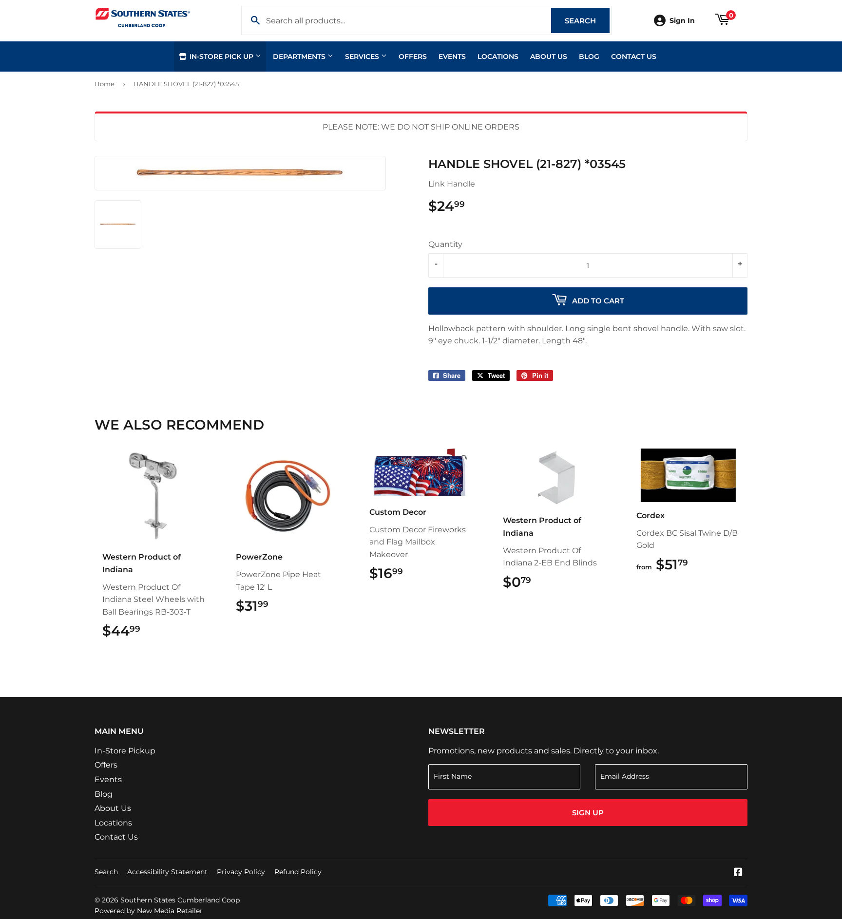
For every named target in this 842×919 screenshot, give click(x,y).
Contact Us (633, 56)
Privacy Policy (241, 872)
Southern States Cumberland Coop (180, 900)
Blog (589, 56)
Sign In (682, 20)
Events (452, 56)
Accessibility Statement (167, 872)
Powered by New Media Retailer (149, 911)
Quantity (445, 244)
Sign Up (588, 812)
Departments (300, 56)
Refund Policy (298, 872)
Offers (413, 56)
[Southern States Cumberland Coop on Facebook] (738, 873)
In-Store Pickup (125, 750)
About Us (548, 56)
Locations (498, 56)
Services (363, 56)
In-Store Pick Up (221, 56)
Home (105, 84)
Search (587, 20)
